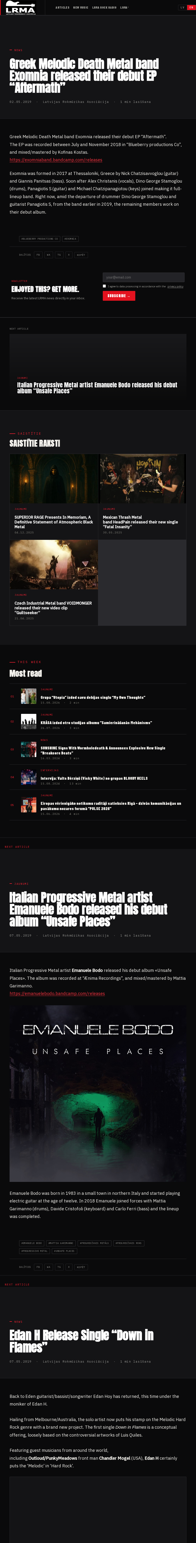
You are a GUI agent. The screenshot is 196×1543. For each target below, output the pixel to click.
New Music (80, 7)
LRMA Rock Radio (104, 7)
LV (183, 7)
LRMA (124, 7)
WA (48, 254)
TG (59, 254)
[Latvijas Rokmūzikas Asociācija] (25, 7)
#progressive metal (35, 1251)
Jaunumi (21, 883)
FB (38, 254)
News (18, 50)
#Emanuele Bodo (32, 1243)
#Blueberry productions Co (40, 238)
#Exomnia (70, 238)
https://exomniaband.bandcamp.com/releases (56, 160)
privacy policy (175, 286)
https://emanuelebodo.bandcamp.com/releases (57, 993)
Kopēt (81, 255)
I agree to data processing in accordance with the (145, 286)
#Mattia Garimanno (61, 1243)
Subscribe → (119, 295)
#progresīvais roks (129, 1243)
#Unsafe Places (64, 1251)
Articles (62, 7)
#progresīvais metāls (94, 1243)
